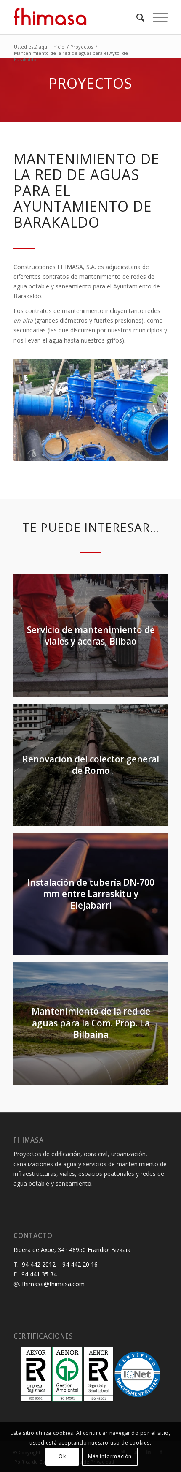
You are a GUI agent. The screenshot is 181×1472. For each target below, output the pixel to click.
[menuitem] (136, 17)
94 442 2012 (39, 1264)
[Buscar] (136, 17)
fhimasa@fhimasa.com (53, 1284)
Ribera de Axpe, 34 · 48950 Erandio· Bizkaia (71, 1250)
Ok (62, 1456)
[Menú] (156, 17)
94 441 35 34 (39, 1274)
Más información (110, 1456)
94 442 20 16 (80, 1264)
